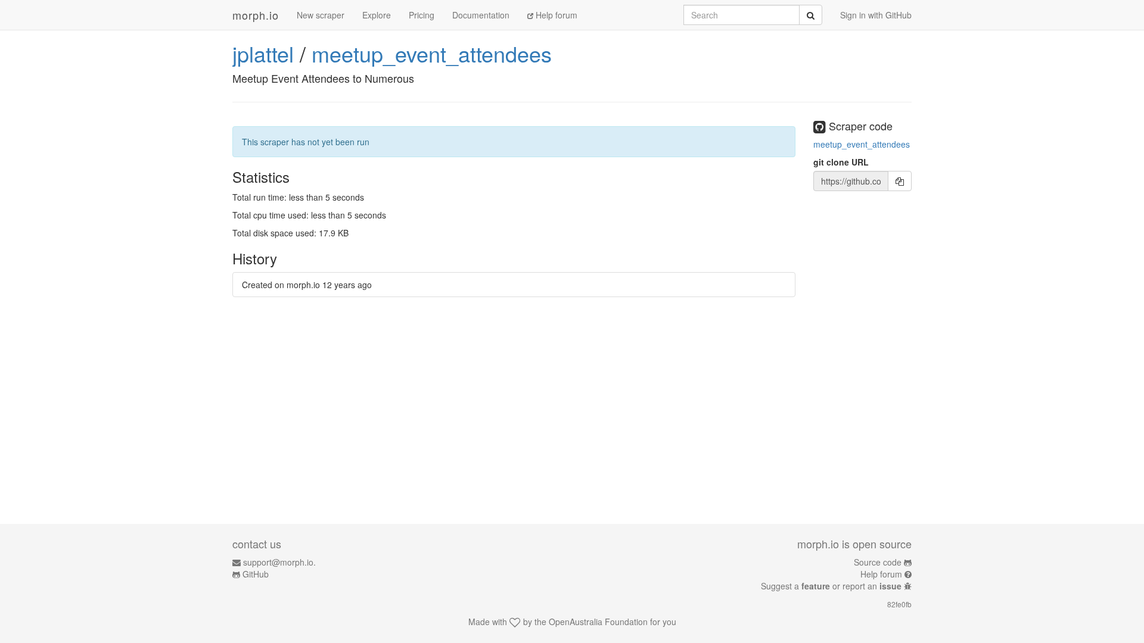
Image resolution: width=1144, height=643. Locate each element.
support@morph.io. (279, 562)
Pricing (421, 15)
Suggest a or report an (831, 586)
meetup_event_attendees (432, 53)
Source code (877, 562)
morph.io (255, 15)
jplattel (263, 53)
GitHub (256, 574)
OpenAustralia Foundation (598, 622)
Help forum (555, 15)
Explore (376, 15)
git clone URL (841, 162)
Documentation (480, 15)
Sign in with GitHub (876, 15)
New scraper (320, 15)
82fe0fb (899, 604)
